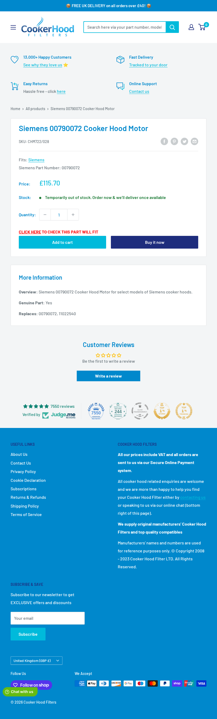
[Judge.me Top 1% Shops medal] (161, 410)
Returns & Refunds (28, 497)
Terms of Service (26, 514)
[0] (202, 27)
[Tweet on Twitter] (184, 141)
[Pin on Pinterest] (174, 141)
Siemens (36, 159)
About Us (19, 454)
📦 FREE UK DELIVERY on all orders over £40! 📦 (108, 5)
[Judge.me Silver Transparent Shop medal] (140, 410)
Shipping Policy (25, 505)
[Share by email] (194, 141)
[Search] (172, 27)
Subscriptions (24, 488)
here (61, 91)
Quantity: (27, 214)
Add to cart (62, 242)
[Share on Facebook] (164, 141)
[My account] (191, 27)
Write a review (108, 375)
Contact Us (21, 462)
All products (35, 108)
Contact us (139, 91)
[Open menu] (13, 27)
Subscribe (28, 633)
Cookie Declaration (28, 480)
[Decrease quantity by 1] (45, 214)
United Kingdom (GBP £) (32, 660)
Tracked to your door (148, 64)
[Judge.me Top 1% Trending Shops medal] (183, 410)
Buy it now (154, 242)
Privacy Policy (23, 471)
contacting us (193, 497)
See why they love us (42, 64)
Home (15, 108)
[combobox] (124, 27)
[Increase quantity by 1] (73, 214)
